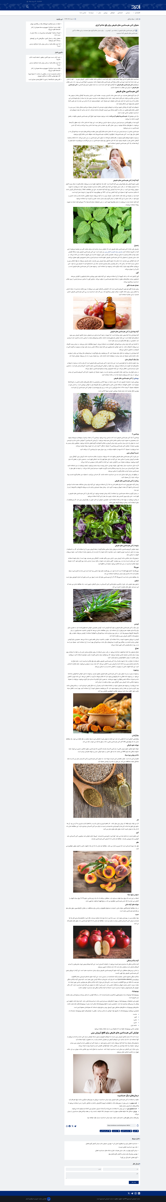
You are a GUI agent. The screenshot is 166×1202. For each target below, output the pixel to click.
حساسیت (115, 1131)
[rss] (139, 1193)
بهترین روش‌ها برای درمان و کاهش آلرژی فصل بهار (122, 1154)
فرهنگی (112, 13)
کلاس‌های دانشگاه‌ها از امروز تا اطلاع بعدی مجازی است (44, 79)
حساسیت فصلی (125, 1131)
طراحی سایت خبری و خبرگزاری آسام (36, 1199)
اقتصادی (137, 13)
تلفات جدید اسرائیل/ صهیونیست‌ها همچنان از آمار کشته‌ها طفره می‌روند (45, 28)
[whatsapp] (67, 1125)
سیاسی (128, 13)
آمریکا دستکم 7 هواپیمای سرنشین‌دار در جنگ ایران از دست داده (45, 34)
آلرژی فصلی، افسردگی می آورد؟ (128, 1157)
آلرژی (135, 1131)
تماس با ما (83, 13)
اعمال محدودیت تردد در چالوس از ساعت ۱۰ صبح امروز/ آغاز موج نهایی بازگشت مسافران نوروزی (44, 75)
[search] (27, 6)
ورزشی (106, 13)
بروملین (136, 378)
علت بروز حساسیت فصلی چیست (128, 1147)
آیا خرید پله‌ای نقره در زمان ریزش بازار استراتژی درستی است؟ (44, 45)
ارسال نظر (134, 1182)
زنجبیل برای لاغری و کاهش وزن (113, 252)
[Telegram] (132, 1193)
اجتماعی (120, 13)
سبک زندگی (131, 19)
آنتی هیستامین (104, 1131)
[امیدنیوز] (135, 7)
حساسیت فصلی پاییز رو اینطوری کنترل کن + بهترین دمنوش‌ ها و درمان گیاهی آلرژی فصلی (111, 1144)
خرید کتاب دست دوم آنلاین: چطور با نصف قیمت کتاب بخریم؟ (44, 58)
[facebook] (70, 1125)
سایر (99, 13)
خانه (137, 19)
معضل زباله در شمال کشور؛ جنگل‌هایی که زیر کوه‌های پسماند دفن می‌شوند (45, 39)
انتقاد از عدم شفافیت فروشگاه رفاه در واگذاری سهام (45, 24)
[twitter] (72, 1125)
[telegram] (75, 1125)
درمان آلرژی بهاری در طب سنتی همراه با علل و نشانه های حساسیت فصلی (116, 1151)
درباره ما (91, 13)
